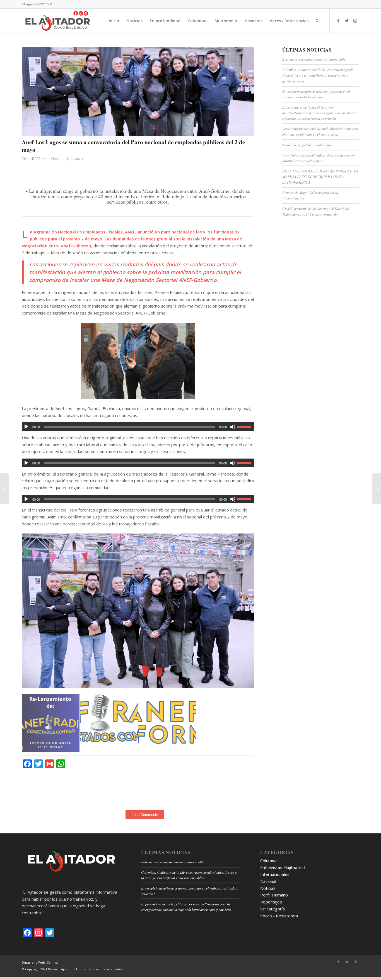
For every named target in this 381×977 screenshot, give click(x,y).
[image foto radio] (51, 723)
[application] (138, 426)
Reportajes (271, 902)
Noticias (73, 158)
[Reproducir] (26, 427)
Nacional (58, 158)
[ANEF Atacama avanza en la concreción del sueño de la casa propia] (4, 488)
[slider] (245, 426)
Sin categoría (272, 909)
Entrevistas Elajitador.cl (282, 867)
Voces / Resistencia (279, 915)
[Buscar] (317, 21)
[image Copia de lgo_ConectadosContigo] (109, 718)
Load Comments (145, 815)
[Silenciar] (233, 427)
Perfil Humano (274, 895)
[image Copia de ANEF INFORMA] (167, 719)
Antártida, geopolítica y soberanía (306, 144)
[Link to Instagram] (355, 20)
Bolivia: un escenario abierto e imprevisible (314, 59)
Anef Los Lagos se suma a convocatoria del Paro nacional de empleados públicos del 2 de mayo (133, 146)
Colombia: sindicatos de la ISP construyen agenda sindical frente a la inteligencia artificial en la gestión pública (317, 75)
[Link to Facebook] (338, 20)
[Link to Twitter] (347, 20)
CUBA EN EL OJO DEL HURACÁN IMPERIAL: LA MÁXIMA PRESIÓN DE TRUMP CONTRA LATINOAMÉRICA (320, 176)
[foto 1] (138, 91)
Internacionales (275, 874)
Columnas (269, 860)
